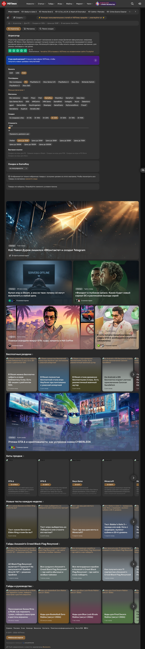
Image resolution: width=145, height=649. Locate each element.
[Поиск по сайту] (132, 3)
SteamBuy (59, 98)
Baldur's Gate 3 (31, 12)
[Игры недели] (135, 12)
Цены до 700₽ (79, 141)
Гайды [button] (50, 4)
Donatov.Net (34, 109)
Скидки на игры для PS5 (56, 153)
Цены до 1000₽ (15, 144)
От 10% (37, 118)
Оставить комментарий (20, 256)
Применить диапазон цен (19, 134)
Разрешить (65, 23)
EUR (11, 73)
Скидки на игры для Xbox (18, 156)
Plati (40, 98)
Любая (12, 141)
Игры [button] (60, 4)
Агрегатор (17, 23)
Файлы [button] (69, 4)
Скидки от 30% (38, 23)
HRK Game (47, 102)
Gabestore (86, 102)
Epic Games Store (16, 102)
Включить (46, 647)
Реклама (16, 628)
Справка (9, 628)
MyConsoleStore (72, 105)
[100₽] (10, 128)
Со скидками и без (17, 118)
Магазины (31, 29)
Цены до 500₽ (65, 141)
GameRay (48, 98)
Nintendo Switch (88, 82)
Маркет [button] (79, 4)
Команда (29, 628)
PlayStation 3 (15, 86)
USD (17, 73)
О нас (23, 628)
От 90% (80, 118)
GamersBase (21, 105)
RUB (24, 73)
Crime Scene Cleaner (118, 12)
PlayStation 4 (63, 82)
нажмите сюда (31, 179)
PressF (84, 105)
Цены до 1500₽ (30, 144)
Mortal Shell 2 (47, 12)
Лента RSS (79, 628)
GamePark (69, 98)
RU (87, 628)
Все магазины (15, 98)
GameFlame (58, 105)
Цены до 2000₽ (45, 144)
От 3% (29, 118)
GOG (27, 102)
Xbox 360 (26, 86)
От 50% (63, 118)
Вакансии (37, 628)
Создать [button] (19, 18)
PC (26, 82)
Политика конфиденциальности (62, 628)
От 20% (46, 118)
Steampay (47, 105)
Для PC (27, 23)
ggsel (12, 105)
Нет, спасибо (82, 23)
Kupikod (24, 109)
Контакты (45, 628)
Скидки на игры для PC (17, 153)
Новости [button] (30, 4)
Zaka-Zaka (80, 98)
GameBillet (58, 102)
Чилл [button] (89, 4)
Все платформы (16, 82)
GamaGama (14, 109)
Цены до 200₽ (37, 141)
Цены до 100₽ (23, 141)
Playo (33, 98)
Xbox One (75, 82)
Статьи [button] (41, 4)
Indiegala (68, 102)
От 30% (54, 118)
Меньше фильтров (16, 90)
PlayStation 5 (35, 82)
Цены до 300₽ (51, 141)
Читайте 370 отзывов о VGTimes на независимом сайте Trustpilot (67, 51)
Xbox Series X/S (49, 82)
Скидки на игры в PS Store (76, 153)
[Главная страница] (9, 3)
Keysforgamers (34, 105)
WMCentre (36, 102)
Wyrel (77, 102)
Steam (25, 98)
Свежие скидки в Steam (36, 153)
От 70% (72, 118)
